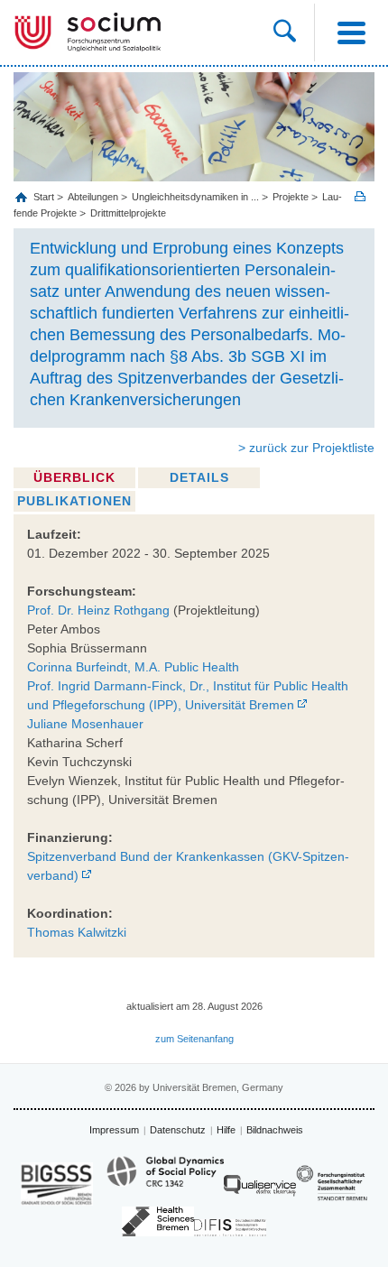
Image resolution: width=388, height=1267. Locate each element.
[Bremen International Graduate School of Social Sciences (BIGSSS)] (57, 1183)
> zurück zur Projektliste (306, 447)
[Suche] (293, 32)
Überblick (74, 477)
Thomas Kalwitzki (76, 932)
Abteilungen (93, 196)
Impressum (114, 1129)
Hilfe (226, 1129)
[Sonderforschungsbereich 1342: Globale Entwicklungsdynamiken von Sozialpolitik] (165, 1179)
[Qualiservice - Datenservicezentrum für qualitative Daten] (260, 1190)
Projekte (291, 196)
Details (199, 477)
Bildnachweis (274, 1129)
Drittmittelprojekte (128, 213)
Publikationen (74, 501)
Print (360, 196)
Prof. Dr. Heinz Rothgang (98, 610)
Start (45, 196)
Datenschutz (178, 1129)
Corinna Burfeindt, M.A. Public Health (133, 667)
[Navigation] (351, 32)
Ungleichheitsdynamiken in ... (195, 196)
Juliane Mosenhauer (85, 724)
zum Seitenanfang (194, 1038)
